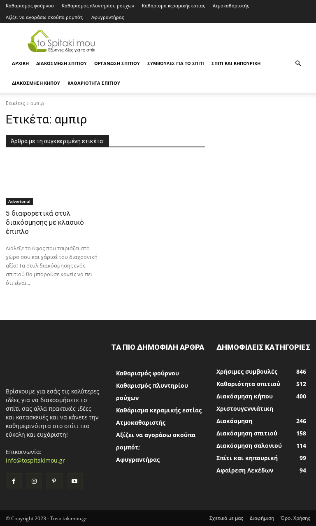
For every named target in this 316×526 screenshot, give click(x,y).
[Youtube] (75, 481)
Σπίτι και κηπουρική (235, 63)
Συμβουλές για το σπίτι (175, 63)
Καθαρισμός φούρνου (30, 5)
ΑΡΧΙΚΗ (20, 63)
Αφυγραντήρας (107, 17)
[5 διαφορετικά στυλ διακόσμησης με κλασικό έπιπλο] (53, 181)
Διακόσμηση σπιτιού (61, 63)
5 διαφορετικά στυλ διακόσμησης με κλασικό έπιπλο (45, 222)
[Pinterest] (54, 481)
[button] (298, 63)
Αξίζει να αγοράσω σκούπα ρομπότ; (45, 17)
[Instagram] (34, 481)
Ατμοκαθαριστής (231, 5)
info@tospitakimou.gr (35, 460)
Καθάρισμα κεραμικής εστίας (173, 5)
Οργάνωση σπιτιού (117, 63)
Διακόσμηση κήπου (36, 83)
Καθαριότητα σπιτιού (93, 83)
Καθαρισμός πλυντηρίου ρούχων (98, 5)
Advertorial (19, 201)
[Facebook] (14, 481)
